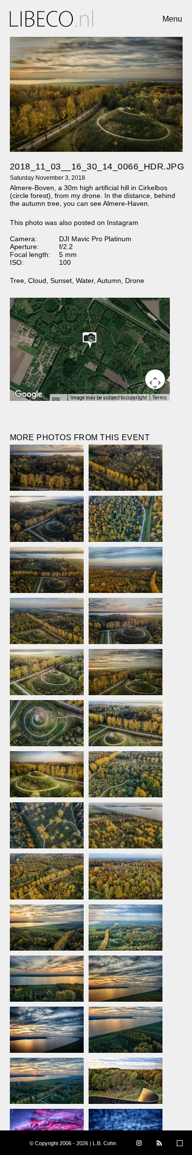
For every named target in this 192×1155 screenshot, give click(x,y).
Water (85, 280)
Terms (160, 397)
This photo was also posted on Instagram (74, 222)
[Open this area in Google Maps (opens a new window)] (28, 394)
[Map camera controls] (155, 379)
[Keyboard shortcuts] (58, 400)
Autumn (109, 280)
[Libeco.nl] (52, 18)
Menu (172, 19)
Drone (134, 280)
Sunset (61, 280)
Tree (17, 280)
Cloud (37, 280)
